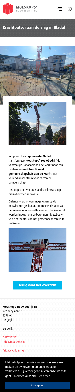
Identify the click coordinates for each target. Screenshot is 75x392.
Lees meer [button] (44, 376)
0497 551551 (10, 337)
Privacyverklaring (13, 350)
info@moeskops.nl (14, 341)
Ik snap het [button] (37, 385)
